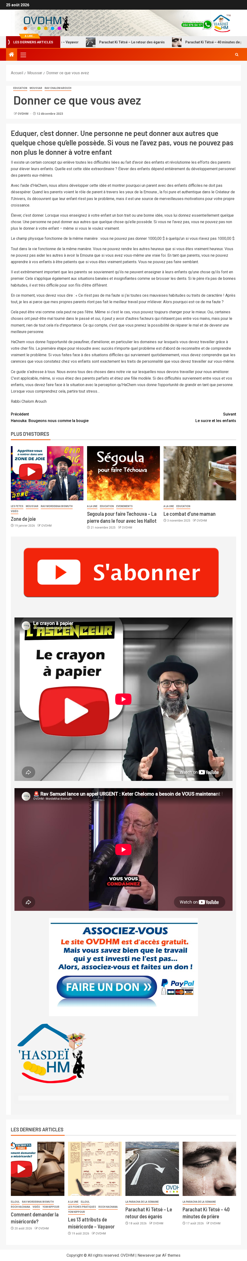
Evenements (124, 506)
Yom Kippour (50, 1207)
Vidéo (14, 511)
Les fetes (17, 506)
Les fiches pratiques (82, 1207)
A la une (92, 506)
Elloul (15, 1202)
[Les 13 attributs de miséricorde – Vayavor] (95, 1169)
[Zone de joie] (47, 473)
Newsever (146, 1255)
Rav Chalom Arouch (58, 88)
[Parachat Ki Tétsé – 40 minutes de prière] (209, 1169)
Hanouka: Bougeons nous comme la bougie (50, 417)
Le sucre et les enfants (215, 417)
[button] (23, 55)
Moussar (36, 88)
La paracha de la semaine (142, 1202)
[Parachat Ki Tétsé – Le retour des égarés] (152, 1169)
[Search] (237, 54)
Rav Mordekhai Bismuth (57, 506)
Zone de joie (23, 519)
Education (20, 88)
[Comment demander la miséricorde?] (37, 1169)
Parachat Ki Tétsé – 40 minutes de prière (194, 42)
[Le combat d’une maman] (200, 473)
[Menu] (23, 55)
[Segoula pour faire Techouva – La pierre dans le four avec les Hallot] (123, 473)
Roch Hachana (20, 1207)
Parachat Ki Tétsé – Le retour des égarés (109, 42)
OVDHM (23, 113)
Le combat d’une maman (190, 513)
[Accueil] (11, 55)
